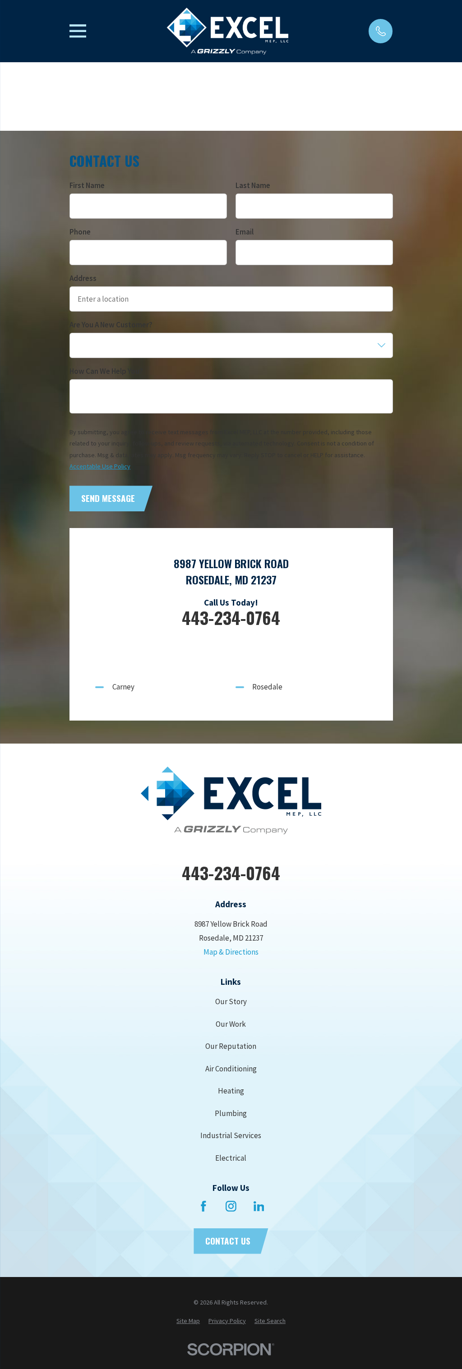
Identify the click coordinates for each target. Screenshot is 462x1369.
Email (244, 231)
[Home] (227, 31)
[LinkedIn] (259, 1206)
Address (83, 278)
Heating (231, 1091)
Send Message (107, 498)
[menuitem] (188, 1321)
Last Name (252, 185)
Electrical (230, 1158)
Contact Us (227, 1240)
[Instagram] (231, 1206)
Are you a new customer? (110, 324)
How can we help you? (106, 371)
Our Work (231, 1024)
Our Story (231, 1001)
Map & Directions (231, 952)
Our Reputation (230, 1046)
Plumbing (231, 1113)
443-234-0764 (231, 617)
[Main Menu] (77, 31)
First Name (87, 185)
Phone (80, 231)
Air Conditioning (231, 1069)
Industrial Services (230, 1135)
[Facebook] (203, 1206)
